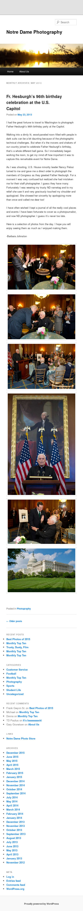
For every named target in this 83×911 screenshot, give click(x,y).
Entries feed (13, 881)
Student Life (13, 690)
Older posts (14, 621)
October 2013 (14, 830)
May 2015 (11, 761)
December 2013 (15, 822)
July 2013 (12, 842)
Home (10, 71)
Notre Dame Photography (34, 31)
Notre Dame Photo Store (20, 738)
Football (11, 673)
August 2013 (13, 838)
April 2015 (12, 765)
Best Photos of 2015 (18, 639)
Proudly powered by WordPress (41, 903)
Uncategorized (15, 694)
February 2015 (14, 773)
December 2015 (15, 752)
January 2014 (14, 818)
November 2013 (15, 826)
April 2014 (12, 805)
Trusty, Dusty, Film (17, 647)
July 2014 (12, 797)
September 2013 (15, 834)
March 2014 (13, 809)
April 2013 (12, 854)
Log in (10, 876)
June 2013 (12, 846)
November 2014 (15, 785)
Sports (10, 685)
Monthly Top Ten (16, 643)
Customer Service (17, 669)
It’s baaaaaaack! (32, 720)
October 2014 (14, 789)
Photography (24, 608)
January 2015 (14, 777)
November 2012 (15, 862)
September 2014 (15, 793)
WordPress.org (15, 889)
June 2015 (12, 757)
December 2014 (15, 781)
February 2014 (14, 814)
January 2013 (14, 858)
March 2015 (13, 769)
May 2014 (11, 801)
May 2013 (11, 850)
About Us (24, 71)
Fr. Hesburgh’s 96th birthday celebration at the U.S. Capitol (34, 102)
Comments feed (15, 885)
